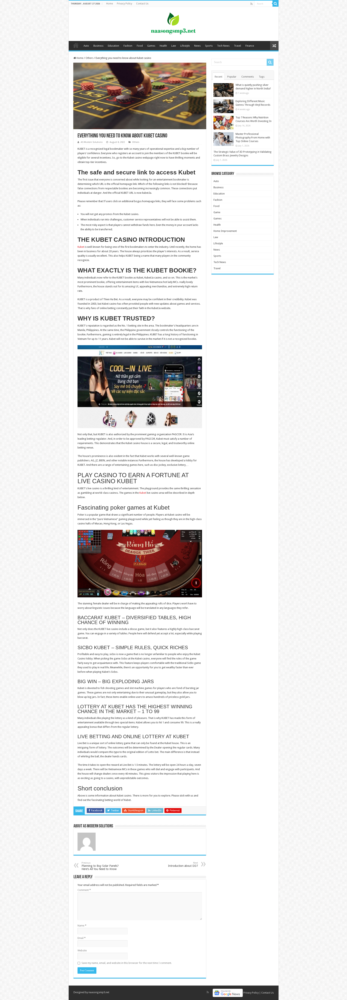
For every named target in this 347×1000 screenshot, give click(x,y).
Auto (86, 45)
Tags (261, 76)
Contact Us (142, 3)
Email (82, 938)
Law (173, 45)
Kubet (142, 492)
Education (113, 45)
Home (109, 3)
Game (216, 212)
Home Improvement (225, 230)
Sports (209, 45)
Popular (231, 76)
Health (163, 45)
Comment (84, 890)
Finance (249, 45)
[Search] (275, 4)
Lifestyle (185, 45)
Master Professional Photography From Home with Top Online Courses (253, 137)
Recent (218, 76)
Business (98, 45)
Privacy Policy (124, 3)
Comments (247, 76)
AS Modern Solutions (92, 142)
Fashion (127, 45)
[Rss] (251, 3)
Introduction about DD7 (183, 864)
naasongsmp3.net (99, 992)
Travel (237, 45)
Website (82, 950)
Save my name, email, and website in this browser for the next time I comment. (127, 962)
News (197, 45)
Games (151, 45)
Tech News (223, 45)
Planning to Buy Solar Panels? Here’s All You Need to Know (100, 866)
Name (82, 925)
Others (89, 57)
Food (140, 45)
